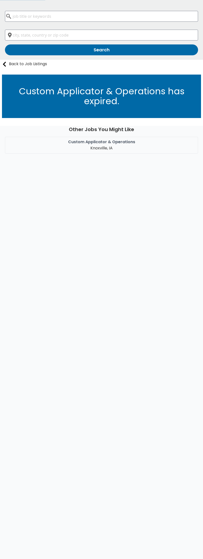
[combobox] (101, 16)
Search (102, 50)
